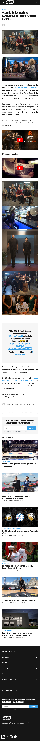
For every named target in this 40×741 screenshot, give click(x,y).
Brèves (8, 461)
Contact (35, 729)
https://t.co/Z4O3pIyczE (20, 343)
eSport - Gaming (11, 528)
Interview (9, 630)
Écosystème (6, 674)
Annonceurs (12, 726)
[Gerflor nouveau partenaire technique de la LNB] (20, 450)
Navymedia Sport (7, 723)
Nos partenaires (32, 726)
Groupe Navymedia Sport (10, 690)
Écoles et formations (9, 679)
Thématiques (6, 668)
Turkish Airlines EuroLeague (25, 88)
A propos (4, 726)
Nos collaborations (7, 729)
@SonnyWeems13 (15, 336)
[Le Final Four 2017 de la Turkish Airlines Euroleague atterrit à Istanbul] (20, 483)
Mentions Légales (6, 732)
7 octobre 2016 (24, 353)
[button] (3, 2)
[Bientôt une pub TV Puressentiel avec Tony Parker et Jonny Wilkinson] (20, 552)
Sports (4, 662)
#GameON (20, 345)
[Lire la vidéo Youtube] (20, 140)
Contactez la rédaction (26, 729)
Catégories (5, 657)
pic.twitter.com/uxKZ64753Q (20, 348)
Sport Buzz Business (8, 651)
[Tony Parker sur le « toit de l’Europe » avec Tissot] (20, 587)
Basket (4, 9)
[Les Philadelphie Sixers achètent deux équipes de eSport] (20, 517)
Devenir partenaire (21, 726)
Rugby (8, 563)
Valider (31, 428)
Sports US (18, 528)
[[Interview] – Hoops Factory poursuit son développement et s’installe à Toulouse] (20, 619)
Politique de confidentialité (20, 732)
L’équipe (16, 729)
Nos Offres (5, 685)
